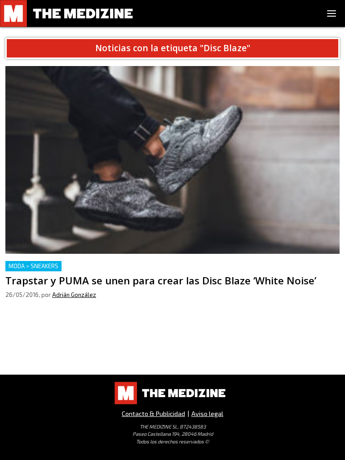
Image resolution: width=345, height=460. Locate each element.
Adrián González (74, 294)
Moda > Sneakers (33, 266)
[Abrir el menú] (331, 13)
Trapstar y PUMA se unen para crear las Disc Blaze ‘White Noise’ (110, 266)
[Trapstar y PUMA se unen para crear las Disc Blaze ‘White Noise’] (172, 160)
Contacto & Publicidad (153, 413)
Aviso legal (207, 413)
